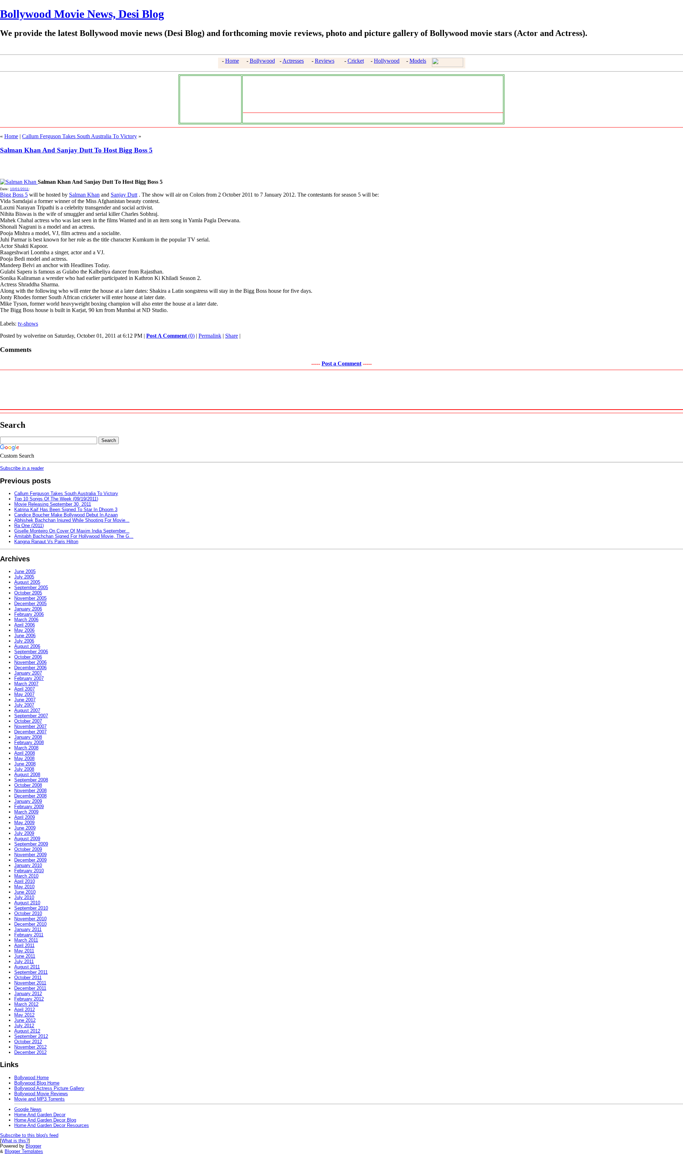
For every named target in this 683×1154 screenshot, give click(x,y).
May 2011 (24, 950)
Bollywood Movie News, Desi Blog (82, 13)
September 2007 (31, 715)
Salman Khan (84, 195)
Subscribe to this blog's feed (29, 1135)
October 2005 (28, 593)
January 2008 (28, 737)
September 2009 (31, 844)
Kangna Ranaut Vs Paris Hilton (46, 541)
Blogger (33, 1146)
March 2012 (26, 1004)
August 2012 (27, 1031)
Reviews (324, 61)
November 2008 (30, 790)
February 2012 (29, 999)
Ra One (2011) (29, 525)
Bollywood (262, 61)
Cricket (356, 61)
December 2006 (30, 667)
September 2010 (31, 908)
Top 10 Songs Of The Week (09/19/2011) (56, 498)
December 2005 (30, 603)
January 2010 (28, 865)
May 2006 (24, 630)
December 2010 (30, 924)
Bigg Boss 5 (14, 195)
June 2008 (25, 763)
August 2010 (27, 902)
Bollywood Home (31, 1077)
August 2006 (27, 646)
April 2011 (24, 945)
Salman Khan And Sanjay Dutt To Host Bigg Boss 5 (76, 150)
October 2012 (28, 1041)
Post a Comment (341, 363)
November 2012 (30, 1047)
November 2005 (30, 598)
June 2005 (25, 571)
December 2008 (30, 796)
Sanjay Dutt (124, 195)
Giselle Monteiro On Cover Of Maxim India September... (71, 531)
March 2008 (26, 747)
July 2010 (24, 897)
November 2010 (30, 918)
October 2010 (28, 913)
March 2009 (26, 812)
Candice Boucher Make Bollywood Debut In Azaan (66, 515)
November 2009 (30, 854)
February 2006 (29, 614)
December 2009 (30, 860)
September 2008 (31, 780)
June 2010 (25, 892)
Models (417, 61)
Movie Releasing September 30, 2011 (52, 504)
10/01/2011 (19, 189)
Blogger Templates (24, 1151)
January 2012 (28, 993)
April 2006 (24, 625)
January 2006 (28, 609)
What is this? (14, 1140)
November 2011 (30, 983)
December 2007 (30, 731)
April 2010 (24, 881)
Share (231, 336)
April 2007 (24, 689)
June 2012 (25, 1020)
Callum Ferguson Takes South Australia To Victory (79, 136)
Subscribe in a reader (22, 468)
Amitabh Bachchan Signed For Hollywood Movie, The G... (73, 536)
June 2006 (25, 635)
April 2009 (24, 817)
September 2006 (31, 651)
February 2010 (29, 870)
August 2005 (27, 582)
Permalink (209, 336)
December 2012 (30, 1052)
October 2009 (28, 849)
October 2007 (28, 721)
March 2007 (26, 683)
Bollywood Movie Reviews (41, 1093)
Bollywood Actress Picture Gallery (49, 1088)
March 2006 (26, 619)
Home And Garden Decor (39, 1114)
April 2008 (24, 753)
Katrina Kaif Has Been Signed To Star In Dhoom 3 (65, 509)
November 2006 (30, 662)
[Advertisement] (208, 99)
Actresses (293, 61)
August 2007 (27, 710)
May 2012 (24, 1015)
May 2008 (24, 758)
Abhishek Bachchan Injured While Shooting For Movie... (71, 520)
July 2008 (24, 769)
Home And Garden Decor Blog (45, 1120)
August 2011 (27, 967)
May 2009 (24, 822)
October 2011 (28, 977)
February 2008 (29, 742)
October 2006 (28, 657)
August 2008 (27, 774)
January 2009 (28, 801)
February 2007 (29, 678)
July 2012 (24, 1025)
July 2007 (24, 705)
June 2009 (25, 828)
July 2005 (24, 576)
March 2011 (26, 940)
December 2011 (30, 988)
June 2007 (25, 699)
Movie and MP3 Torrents (39, 1099)
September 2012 (31, 1036)
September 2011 (31, 972)
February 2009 (29, 806)
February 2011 (28, 934)
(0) (170, 336)
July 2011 (24, 961)
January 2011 (28, 929)
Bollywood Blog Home (36, 1083)
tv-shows (28, 324)
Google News (28, 1109)
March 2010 (26, 876)
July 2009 (24, 833)
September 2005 (31, 587)
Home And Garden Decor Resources (51, 1125)
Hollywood (386, 61)
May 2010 (24, 886)
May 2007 (24, 694)
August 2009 (27, 838)
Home (232, 61)
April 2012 (24, 1009)
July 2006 (24, 641)
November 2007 (30, 726)
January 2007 (28, 673)
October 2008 (28, 785)
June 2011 (24, 956)
